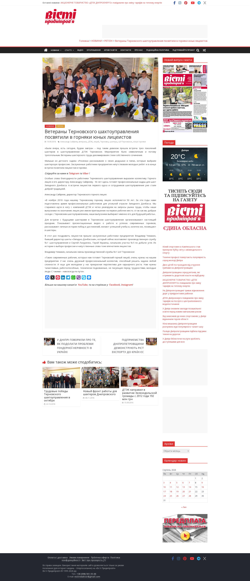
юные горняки (139, 141)
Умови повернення (79, 557)
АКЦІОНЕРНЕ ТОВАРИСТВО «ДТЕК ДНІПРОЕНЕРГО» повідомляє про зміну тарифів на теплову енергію (182, 282)
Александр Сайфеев (69, 141)
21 (190, 491)
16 (203, 487)
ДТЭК (90, 141)
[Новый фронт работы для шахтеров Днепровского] (100, 368)
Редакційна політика (157, 50)
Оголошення (94, 50)
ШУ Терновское (125, 141)
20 (183, 491)
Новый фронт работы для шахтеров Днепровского (100, 392)
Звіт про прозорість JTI (94, 560)
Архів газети (110, 50)
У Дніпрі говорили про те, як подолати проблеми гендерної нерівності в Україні (76, 346)
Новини (55, 50)
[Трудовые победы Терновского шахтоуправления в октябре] (61, 368)
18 (171, 491)
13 (183, 487)
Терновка (104, 141)
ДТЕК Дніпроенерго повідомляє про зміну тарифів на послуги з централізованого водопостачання (183, 301)
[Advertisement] (154, 31)
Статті (68, 50)
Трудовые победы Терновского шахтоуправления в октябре (57, 395)
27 (183, 495)
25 (171, 495)
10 (164, 487)
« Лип (183, 507)
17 (164, 491)
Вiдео (80, 50)
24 (164, 495)
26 (177, 495)
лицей (96, 141)
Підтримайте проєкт (184, 50)
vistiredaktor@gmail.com (87, 576)
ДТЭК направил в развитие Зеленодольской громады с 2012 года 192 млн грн (139, 394)
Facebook (114, 284)
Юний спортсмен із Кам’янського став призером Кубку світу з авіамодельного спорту (103, 2)
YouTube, (83, 284)
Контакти (126, 50)
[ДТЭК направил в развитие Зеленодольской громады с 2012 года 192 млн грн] (139, 368)
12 (177, 487)
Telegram (74, 173)
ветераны (83, 141)
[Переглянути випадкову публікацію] (204, 50)
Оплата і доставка (58, 557)
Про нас (139, 50)
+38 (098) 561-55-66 (86, 573)
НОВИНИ (50, 126)
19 (177, 491)
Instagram (126, 284)
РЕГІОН (60, 126)
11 (171, 487)
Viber (85, 173)
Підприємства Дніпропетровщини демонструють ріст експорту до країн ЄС (128, 346)
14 (190, 487)
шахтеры (113, 141)
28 (190, 495)
